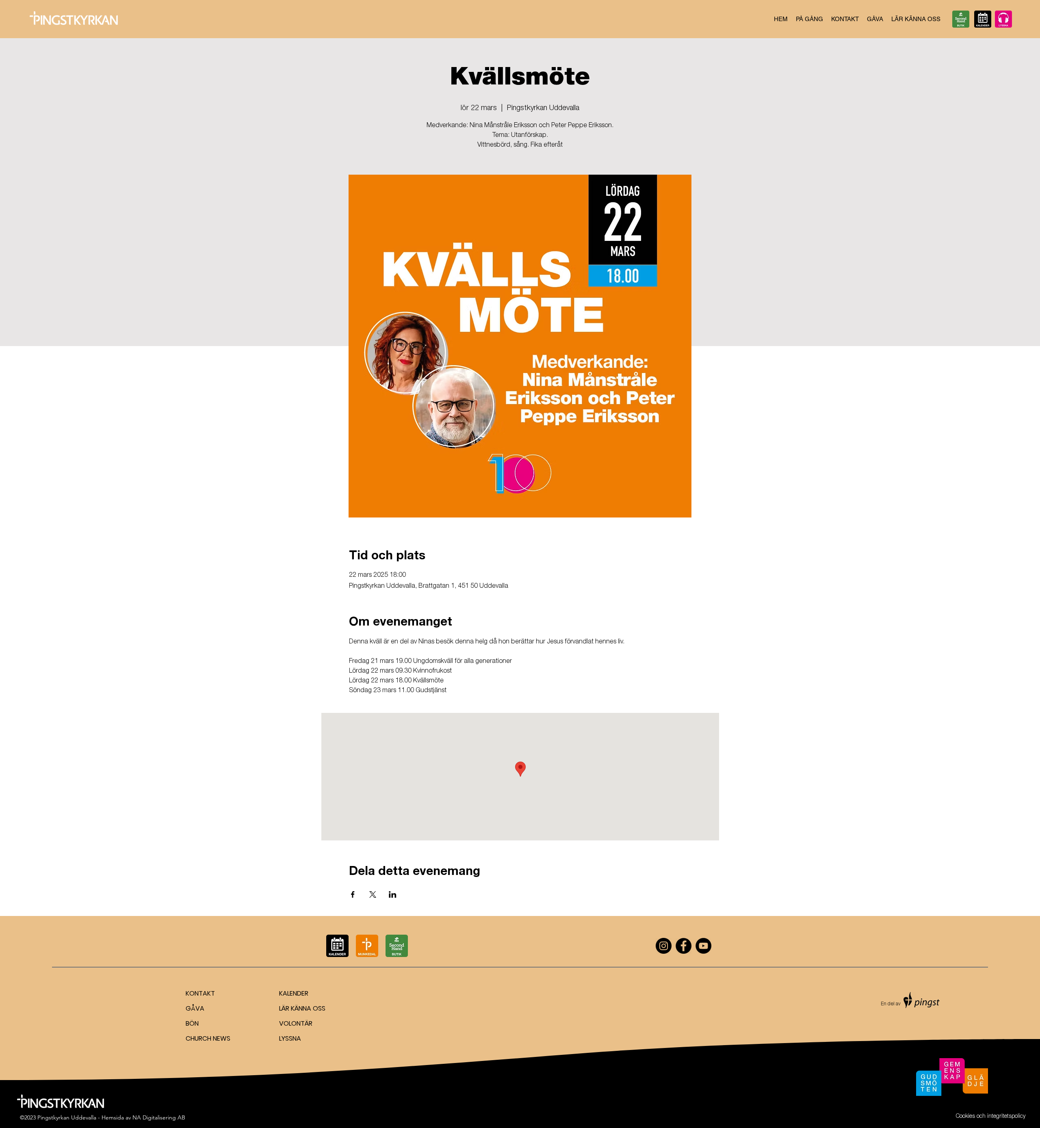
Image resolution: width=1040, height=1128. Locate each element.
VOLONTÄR (295, 1023)
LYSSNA (290, 1038)
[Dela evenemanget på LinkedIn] (392, 894)
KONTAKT (200, 993)
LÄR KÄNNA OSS (302, 1008)
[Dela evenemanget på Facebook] (353, 894)
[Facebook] (683, 946)
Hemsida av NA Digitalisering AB (143, 1117)
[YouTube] (703, 946)
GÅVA (195, 1008)
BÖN (192, 1023)
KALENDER (293, 993)
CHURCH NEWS (208, 1038)
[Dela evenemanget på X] (373, 894)
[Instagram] (664, 946)
